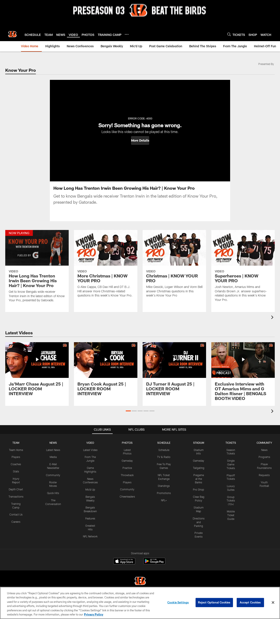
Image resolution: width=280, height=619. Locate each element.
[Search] (229, 34)
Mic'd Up (90, 489)
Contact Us (16, 514)
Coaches (16, 464)
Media (53, 456)
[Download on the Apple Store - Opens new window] (124, 561)
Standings (164, 485)
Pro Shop (198, 489)
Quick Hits (53, 492)
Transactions (16, 496)
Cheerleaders (127, 496)
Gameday (127, 460)
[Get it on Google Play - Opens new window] (154, 563)
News (264, 449)
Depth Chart (16, 489)
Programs (264, 456)
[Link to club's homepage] (12, 34)
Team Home (16, 449)
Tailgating (198, 467)
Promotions (164, 492)
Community (53, 475)
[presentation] (273, 318)
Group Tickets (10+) (231, 500)
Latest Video (90, 449)
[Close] (273, 602)
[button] (140, 140)
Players (16, 456)
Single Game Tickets (231, 464)
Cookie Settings (178, 602)
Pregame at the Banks (198, 478)
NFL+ (164, 500)
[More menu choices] (126, 34)
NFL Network (90, 536)
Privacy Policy (93, 614)
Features (90, 518)
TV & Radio (163, 456)
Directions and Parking (199, 522)
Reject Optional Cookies (214, 602)
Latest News (53, 449)
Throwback (127, 475)
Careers (15, 521)
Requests (264, 475)
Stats (16, 471)
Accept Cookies (250, 602)
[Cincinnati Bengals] (140, 581)
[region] (140, 603)
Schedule (163, 449)
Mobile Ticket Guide (231, 515)
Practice (127, 467)
